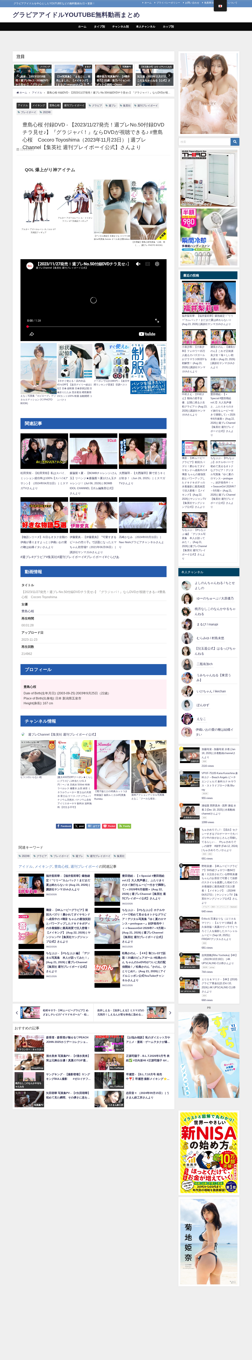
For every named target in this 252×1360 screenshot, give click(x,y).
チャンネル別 (120, 26)
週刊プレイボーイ (74, 105)
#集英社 (51, 556)
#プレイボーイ (94, 556)
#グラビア (39, 556)
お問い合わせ (192, 3)
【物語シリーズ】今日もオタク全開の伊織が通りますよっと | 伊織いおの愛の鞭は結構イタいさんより (43, 542)
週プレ (112, 105)
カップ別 (168, 26)
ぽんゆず (203, 705)
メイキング (38, 105)
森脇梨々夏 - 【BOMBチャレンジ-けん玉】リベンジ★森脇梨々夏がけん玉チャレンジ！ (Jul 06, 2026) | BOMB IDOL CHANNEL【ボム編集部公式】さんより (93, 483)
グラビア (97, 105)
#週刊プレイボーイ (70, 556)
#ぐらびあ (112, 556)
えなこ (201, 718)
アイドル (23, 105)
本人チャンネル (145, 26)
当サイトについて (228, 3)
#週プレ (26, 556)
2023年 (47, 112)
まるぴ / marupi (207, 624)
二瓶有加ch (205, 663)
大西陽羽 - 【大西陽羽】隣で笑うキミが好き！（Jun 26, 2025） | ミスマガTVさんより (142, 478)
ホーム (148, 3)
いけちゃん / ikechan (211, 691)
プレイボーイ (28, 112)
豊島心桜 (54, 105)
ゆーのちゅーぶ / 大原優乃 (215, 598)
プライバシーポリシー (168, 3)
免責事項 (209, 3)
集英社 (127, 105)
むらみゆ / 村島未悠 (210, 638)
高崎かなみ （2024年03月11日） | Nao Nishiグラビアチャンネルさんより (141, 542)
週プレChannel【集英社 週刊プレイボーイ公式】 (63, 734)
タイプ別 (99, 26)
